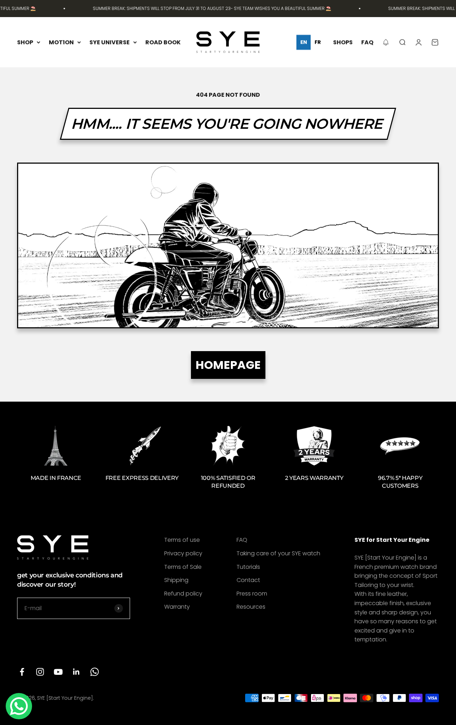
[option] (318, 42)
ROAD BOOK (163, 42)
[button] (386, 42)
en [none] (303, 42)
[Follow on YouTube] (58, 672)
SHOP (25, 42)
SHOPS (343, 42)
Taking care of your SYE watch (278, 553)
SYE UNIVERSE (109, 42)
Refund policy (183, 593)
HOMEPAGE (228, 365)
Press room (252, 593)
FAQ (367, 42)
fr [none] (318, 42)
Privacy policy (183, 553)
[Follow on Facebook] (22, 672)
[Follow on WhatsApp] (94, 672)
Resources (251, 607)
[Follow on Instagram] (40, 672)
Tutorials (248, 567)
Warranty (177, 607)
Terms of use (182, 540)
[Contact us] (19, 706)
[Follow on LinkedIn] (76, 672)
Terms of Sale (183, 567)
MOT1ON (61, 42)
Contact (248, 580)
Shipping (176, 580)
